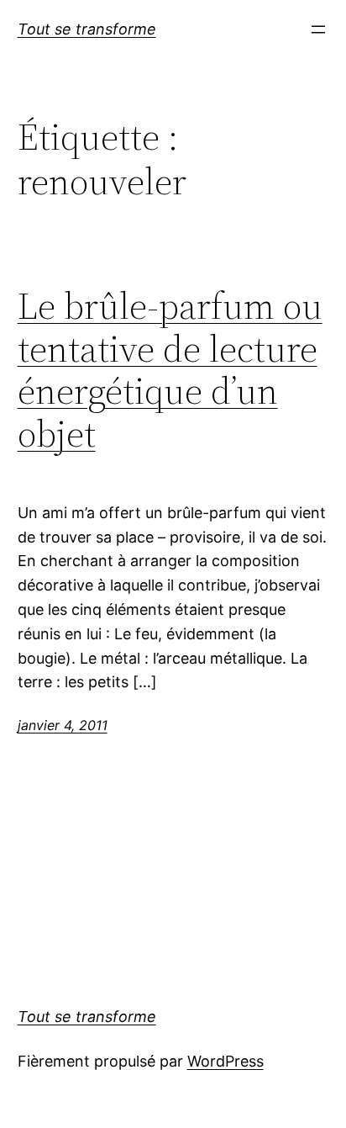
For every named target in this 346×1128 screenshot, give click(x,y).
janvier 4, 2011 (62, 725)
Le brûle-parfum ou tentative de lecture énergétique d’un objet (170, 370)
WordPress (225, 1061)
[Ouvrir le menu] (318, 29)
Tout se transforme (87, 29)
